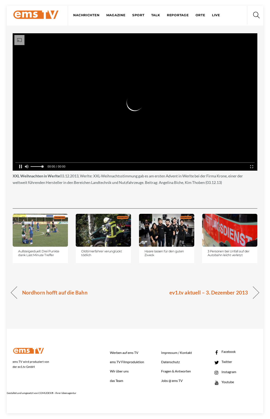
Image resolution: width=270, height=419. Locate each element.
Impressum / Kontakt (176, 353)
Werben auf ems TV (124, 353)
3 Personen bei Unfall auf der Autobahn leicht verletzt (228, 253)
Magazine (116, 15)
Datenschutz (170, 362)
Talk (155, 15)
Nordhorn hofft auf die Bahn (55, 292)
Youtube (227, 382)
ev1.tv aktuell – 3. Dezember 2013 (208, 292)
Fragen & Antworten (176, 371)
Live (216, 15)
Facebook (228, 351)
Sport (138, 15)
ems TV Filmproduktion (127, 362)
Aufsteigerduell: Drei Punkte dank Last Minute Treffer (38, 253)
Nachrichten (86, 15)
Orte (200, 15)
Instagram (228, 372)
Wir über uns (119, 371)
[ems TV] (36, 16)
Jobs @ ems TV (172, 381)
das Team (116, 381)
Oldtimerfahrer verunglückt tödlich (101, 253)
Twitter (226, 362)
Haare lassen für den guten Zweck (164, 253)
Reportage (178, 15)
